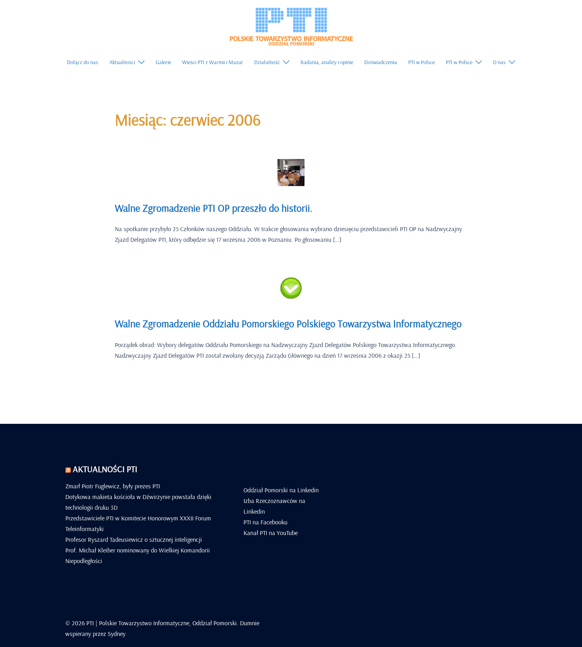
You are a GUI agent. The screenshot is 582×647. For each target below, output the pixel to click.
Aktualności (122, 62)
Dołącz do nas (82, 62)
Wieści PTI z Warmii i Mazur (212, 62)
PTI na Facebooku (265, 522)
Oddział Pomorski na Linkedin (281, 490)
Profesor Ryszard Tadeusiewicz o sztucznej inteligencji (133, 539)
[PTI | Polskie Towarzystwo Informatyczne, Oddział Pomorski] (291, 25)
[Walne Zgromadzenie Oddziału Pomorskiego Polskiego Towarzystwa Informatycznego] (291, 287)
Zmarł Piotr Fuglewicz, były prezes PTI (112, 486)
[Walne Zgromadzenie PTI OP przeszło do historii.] (291, 171)
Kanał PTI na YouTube (270, 533)
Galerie (163, 62)
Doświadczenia (380, 62)
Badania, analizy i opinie (327, 62)
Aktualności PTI (105, 468)
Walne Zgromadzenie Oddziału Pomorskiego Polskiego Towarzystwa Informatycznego (288, 323)
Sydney (117, 634)
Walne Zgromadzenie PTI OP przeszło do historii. (213, 207)
